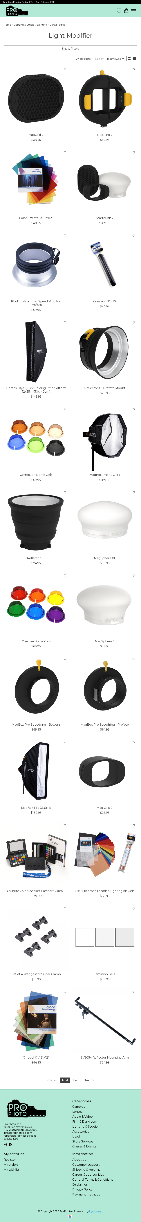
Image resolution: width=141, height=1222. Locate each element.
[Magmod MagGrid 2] (36, 98)
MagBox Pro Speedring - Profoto (105, 724)
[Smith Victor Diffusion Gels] (104, 937)
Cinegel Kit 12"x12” (36, 1057)
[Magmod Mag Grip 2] (104, 771)
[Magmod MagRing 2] (104, 98)
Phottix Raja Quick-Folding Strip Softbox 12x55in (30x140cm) (36, 389)
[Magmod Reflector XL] (36, 521)
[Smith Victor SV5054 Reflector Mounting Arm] (104, 1021)
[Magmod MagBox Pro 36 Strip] (36, 771)
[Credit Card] (70, 1216)
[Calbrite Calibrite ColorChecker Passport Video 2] (36, 854)
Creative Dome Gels (36, 641)
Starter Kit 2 (105, 218)
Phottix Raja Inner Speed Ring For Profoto (36, 303)
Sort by (99, 58)
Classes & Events (84, 1146)
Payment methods (86, 1194)
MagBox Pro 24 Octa (105, 475)
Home (7, 24)
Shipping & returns (86, 1169)
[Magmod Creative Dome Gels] (36, 604)
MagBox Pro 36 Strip (36, 808)
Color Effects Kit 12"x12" (36, 218)
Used (76, 1136)
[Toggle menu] (133, 10)
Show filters (70, 48)
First (65, 1080)
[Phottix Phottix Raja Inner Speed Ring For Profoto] (36, 264)
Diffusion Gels (105, 974)
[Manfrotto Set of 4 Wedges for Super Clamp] (36, 937)
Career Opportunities (88, 1174)
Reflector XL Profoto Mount (104, 388)
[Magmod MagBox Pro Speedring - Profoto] (104, 688)
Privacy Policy (82, 1189)
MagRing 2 (105, 135)
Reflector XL (36, 558)
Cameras (78, 1106)
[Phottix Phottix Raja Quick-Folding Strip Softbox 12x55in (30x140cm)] (36, 351)
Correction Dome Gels (36, 475)
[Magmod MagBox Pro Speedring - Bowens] (36, 688)
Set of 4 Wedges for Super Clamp (36, 974)
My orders (11, 1164)
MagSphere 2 (105, 641)
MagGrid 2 (36, 135)
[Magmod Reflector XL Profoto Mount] (104, 351)
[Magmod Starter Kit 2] (104, 181)
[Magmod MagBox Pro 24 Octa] (104, 438)
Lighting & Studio (24, 24)
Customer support (86, 1164)
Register (10, 1159)
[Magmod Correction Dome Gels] (36, 438)
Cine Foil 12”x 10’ (104, 301)
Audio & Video (82, 1116)
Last (76, 1080)
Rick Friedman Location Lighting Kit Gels (104, 891)
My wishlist (11, 1169)
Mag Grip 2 (105, 808)
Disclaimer (79, 1184)
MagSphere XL (105, 558)
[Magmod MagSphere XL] (104, 521)
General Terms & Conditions (92, 1179)
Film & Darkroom (84, 1121)
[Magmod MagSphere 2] (104, 604)
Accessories (80, 1131)
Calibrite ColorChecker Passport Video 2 (36, 891)
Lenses (77, 1111)
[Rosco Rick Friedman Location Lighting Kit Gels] (104, 854)
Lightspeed (96, 1211)
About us (79, 1159)
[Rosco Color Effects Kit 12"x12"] (36, 181)
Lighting (42, 24)
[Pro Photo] (17, 10)
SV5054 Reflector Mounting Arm (105, 1057)
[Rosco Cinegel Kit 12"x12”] (36, 1021)
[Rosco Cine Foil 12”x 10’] (104, 264)
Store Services (82, 1141)
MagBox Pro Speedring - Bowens (36, 724)
